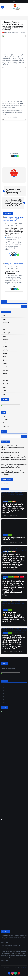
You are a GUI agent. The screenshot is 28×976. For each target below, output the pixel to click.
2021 (4, 699)
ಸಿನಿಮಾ (4, 390)
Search (4, 301)
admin (5, 32)
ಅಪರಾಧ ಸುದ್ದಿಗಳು (6, 332)
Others (16, 223)
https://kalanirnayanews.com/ (9, 668)
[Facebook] (10, 156)
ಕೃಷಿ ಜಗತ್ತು (5, 346)
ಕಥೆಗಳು (4, 343)
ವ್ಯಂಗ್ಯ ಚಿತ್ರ (5, 373)
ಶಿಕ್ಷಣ (4, 377)
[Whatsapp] (18, 156)
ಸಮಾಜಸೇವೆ (5, 383)
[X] (12, 156)
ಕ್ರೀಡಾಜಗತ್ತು (5, 349)
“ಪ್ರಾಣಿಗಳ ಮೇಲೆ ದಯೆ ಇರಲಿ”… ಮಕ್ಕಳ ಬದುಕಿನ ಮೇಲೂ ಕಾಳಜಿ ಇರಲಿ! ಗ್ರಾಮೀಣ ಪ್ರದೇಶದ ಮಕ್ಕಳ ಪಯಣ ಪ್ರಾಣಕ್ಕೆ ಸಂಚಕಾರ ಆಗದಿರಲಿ (13, 447)
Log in (4, 416)
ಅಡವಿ (4, 329)
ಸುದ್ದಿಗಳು (9, 32)
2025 (4, 687)
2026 (4, 684)
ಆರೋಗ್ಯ (4, 336)
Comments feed (6, 422)
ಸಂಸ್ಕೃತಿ (4, 387)
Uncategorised (6, 322)
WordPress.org (6, 426)
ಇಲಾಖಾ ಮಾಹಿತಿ (6, 339)
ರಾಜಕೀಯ (5, 366)
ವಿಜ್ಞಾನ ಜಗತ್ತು (5, 370)
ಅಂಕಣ (4, 326)
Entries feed (5, 419)
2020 (4, 702)
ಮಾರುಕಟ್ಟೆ (5, 363)
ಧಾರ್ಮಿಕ (4, 356)
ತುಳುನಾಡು (5, 353)
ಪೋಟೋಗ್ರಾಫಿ (6, 360)
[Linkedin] (15, 156)
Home (2, 14)
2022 (4, 696)
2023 (4, 693)
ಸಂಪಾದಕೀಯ (5, 380)
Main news (12, 223)
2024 (4, 690)
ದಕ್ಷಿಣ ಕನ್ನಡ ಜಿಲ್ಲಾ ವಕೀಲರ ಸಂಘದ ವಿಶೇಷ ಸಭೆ (10, 452)
